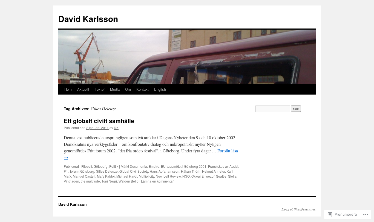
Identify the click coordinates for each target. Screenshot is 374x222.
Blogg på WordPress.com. (298, 209)
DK (116, 127)
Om (128, 89)
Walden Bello (129, 181)
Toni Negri (109, 181)
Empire (154, 166)
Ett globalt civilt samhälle (99, 120)
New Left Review (168, 176)
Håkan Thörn (190, 171)
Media (115, 89)
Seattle (221, 176)
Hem (68, 89)
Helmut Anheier (213, 171)
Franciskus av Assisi (223, 166)
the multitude (90, 181)
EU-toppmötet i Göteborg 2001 (183, 166)
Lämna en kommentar (157, 181)
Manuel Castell (84, 176)
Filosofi (86, 166)
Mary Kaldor (106, 176)
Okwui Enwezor (202, 176)
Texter (100, 89)
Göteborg (101, 166)
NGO (186, 176)
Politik (113, 166)
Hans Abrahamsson (164, 171)
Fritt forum (71, 171)
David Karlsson (88, 18)
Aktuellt (83, 89)
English (160, 89)
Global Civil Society (133, 171)
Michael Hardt (126, 176)
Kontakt (142, 89)
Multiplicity (146, 176)
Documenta (138, 166)
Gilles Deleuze (107, 171)
